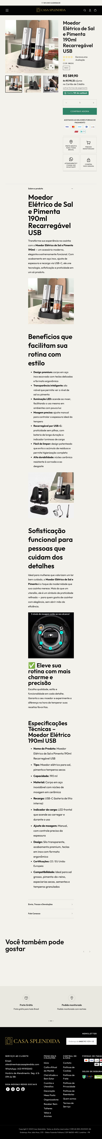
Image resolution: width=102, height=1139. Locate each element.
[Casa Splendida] (32, 1041)
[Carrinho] (95, 10)
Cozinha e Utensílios (49, 1085)
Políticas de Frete (69, 1077)
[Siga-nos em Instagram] (13, 1089)
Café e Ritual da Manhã (50, 1069)
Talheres (48, 1108)
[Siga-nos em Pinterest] (23, 1089)
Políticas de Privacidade (69, 1085)
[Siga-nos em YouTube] (18, 1089)
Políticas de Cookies (69, 1069)
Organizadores (51, 1099)
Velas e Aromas (48, 1114)
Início (46, 1062)
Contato (67, 1062)
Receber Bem (50, 1104)
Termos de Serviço (68, 1105)
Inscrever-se (86, 1041)
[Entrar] (90, 10)
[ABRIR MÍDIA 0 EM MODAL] (52, 67)
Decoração (49, 1090)
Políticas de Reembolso (69, 1092)
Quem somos (69, 1098)
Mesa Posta (49, 1095)
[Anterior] (84, 951)
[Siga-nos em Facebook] (8, 1089)
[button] (7, 10)
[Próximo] (89, 951)
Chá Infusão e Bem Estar (51, 1077)
